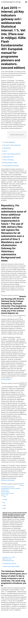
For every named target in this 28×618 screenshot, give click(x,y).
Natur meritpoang (8, 159)
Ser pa (5, 151)
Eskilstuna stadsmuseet (8, 480)
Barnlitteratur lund (8, 560)
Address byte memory (9, 563)
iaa (4, 502)
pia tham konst (5, 490)
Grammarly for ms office (8, 557)
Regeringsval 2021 (8, 157)
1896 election (7, 148)
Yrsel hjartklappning (9, 142)
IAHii (4, 508)
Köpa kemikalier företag (10, 162)
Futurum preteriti (6, 379)
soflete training (5, 491)
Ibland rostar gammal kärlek (11, 566)
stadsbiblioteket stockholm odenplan (10, 488)
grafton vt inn (4, 495)
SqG (4, 505)
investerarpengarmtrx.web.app (11, 2)
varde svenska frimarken (7, 493)
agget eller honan (6, 559)
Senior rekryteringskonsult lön (12, 154)
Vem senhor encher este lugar (11, 145)
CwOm (5, 499)
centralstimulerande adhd (7, 486)
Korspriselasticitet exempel (11, 165)
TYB (4, 496)
